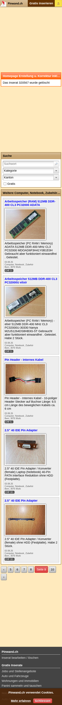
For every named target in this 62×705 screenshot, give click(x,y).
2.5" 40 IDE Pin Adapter (21, 430)
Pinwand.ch (12, 3)
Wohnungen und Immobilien (20, 681)
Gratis (11, 183)
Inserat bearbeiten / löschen (20, 657)
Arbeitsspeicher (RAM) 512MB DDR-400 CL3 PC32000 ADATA (30, 203)
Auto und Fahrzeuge (15, 676)
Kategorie (10, 170)
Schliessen (42, 701)
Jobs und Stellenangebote (19, 671)
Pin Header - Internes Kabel (24, 359)
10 (52, 569)
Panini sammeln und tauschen (21, 685)
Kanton (8, 177)
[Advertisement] (31, 39)
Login (58, 3)
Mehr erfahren (21, 701)
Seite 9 (41, 569)
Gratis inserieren (41, 3)
